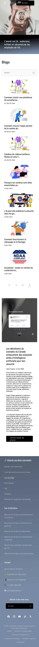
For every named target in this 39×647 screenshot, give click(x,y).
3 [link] (29, 285)
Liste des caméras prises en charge (17, 472)
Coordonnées (21, 642)
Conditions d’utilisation (12, 638)
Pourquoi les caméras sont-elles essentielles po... (18, 184)
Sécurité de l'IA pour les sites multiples (18, 553)
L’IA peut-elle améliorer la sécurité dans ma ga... (19, 212)
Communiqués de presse (17, 438)
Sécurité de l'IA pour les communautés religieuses (18, 538)
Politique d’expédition (29, 638)
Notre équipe (9, 483)
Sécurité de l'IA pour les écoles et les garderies (18, 524)
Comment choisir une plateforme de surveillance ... (18, 98)
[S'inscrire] (30, 606)
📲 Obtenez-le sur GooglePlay (15, 580)
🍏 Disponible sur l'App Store (15, 574)
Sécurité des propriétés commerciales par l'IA (18, 546)
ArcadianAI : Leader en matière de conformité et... (18, 269)
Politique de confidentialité (20, 635)
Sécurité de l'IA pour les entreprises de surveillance (18, 516)
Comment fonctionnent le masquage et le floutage (15, 240)
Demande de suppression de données (17, 499)
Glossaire (7, 494)
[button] (5, 3)
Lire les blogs (9, 477)
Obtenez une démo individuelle (19, 460)
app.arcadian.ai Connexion (13, 569)
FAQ (5, 488)
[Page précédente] (9, 285)
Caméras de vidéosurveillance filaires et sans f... (17, 155)
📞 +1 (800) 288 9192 (12, 585)
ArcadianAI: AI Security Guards (19, 626)
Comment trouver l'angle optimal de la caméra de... (18, 127)
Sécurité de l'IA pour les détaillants (17, 531)
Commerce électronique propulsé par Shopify (21, 628)
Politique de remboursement (23, 631)
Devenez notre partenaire (13, 467)
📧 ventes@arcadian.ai (13, 590)
